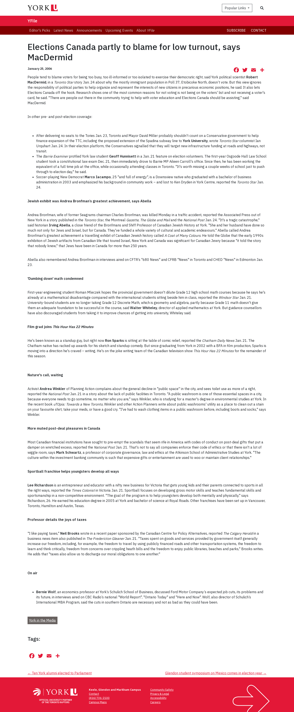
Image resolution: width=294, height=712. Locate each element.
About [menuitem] (145, 30)
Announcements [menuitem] (89, 30)
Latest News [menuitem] (63, 30)
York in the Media (42, 620)
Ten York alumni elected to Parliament (60, 673)
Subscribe (236, 30)
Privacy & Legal (159, 694)
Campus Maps (98, 702)
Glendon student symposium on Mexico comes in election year (215, 673)
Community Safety (161, 690)
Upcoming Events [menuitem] (119, 30)
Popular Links (236, 8)
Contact (258, 30)
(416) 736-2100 (99, 698)
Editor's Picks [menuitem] (39, 30)
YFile (32, 21)
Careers (155, 702)
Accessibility (158, 698)
